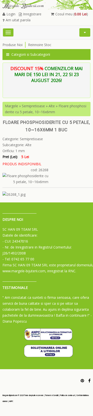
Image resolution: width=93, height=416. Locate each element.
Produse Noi (12, 44)
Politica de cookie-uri (67, 395)
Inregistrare (32, 14)
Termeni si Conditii (51, 395)
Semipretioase (33, 106)
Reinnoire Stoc (39, 44)
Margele (11, 106)
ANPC (11, 401)
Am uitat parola (18, 20)
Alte (52, 106)
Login (10, 14)
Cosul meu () (71, 14)
